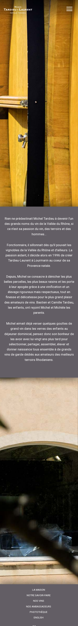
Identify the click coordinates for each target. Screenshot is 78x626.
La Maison (38, 589)
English (39, 617)
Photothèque (38, 611)
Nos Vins (38, 600)
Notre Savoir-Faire (39, 595)
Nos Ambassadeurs (38, 606)
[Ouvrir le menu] (69, 9)
